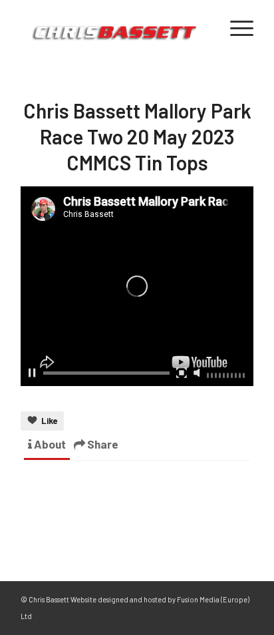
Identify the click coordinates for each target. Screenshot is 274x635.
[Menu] (235, 27)
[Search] (204, 27)
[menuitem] (204, 27)
